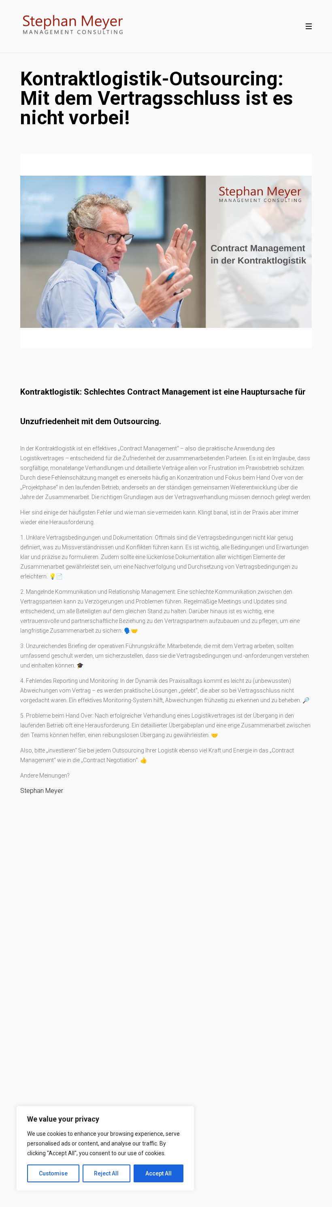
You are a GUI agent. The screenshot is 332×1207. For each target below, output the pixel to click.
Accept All (158, 1173)
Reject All (106, 1173)
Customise (53, 1173)
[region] (105, 1148)
